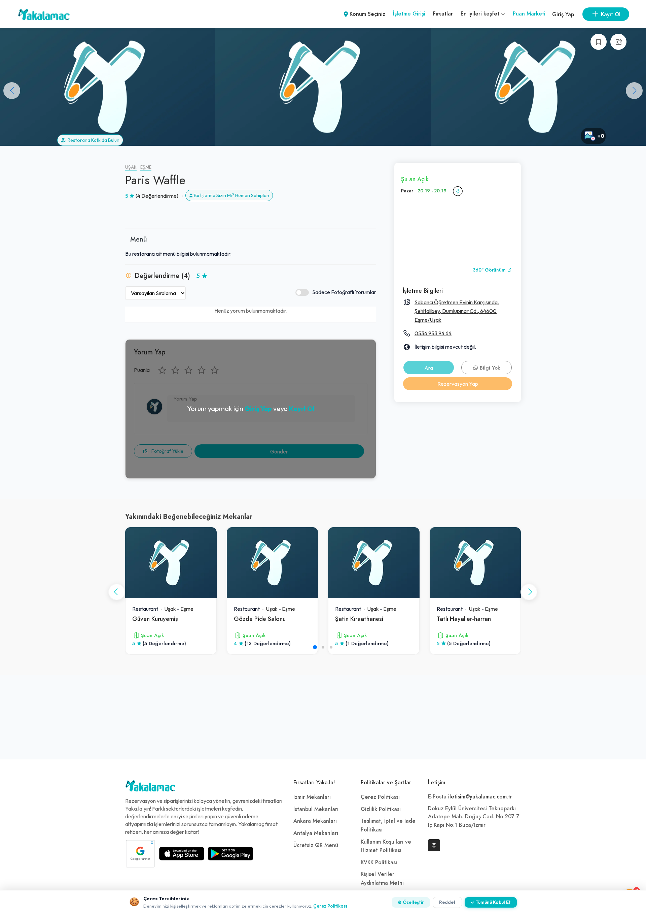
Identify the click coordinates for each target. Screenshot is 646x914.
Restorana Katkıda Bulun (92, 140)
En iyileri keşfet (481, 14)
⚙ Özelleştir (411, 902)
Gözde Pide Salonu (260, 618)
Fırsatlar (443, 14)
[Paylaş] (618, 42)
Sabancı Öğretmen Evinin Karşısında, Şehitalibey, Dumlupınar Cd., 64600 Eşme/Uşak (457, 311)
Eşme (145, 167)
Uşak (131, 167)
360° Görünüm (490, 270)
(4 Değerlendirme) (157, 195)
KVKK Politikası (379, 862)
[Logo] (150, 787)
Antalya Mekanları (315, 833)
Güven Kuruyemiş (155, 618)
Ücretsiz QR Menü (315, 845)
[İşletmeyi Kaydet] (598, 42)
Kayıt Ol (302, 408)
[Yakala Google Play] (230, 853)
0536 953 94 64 (433, 333)
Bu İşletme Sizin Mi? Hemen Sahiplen (231, 195)
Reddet (447, 902)
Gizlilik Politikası (381, 809)
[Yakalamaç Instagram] (434, 845)
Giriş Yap (563, 14)
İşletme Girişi (409, 14)
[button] (634, 90)
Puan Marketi (529, 14)
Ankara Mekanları (315, 821)
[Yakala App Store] (181, 853)
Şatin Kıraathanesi (359, 618)
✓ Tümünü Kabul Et (491, 902)
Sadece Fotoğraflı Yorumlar (344, 292)
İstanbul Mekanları (315, 809)
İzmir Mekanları (312, 797)
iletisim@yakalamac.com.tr (480, 796)
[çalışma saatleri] (457, 191)
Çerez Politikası (380, 797)
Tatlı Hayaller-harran (464, 618)
